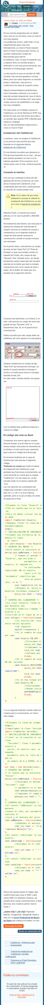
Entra (21, 2)
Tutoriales (26, 6)
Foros (13, 6)
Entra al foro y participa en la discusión (22, 996)
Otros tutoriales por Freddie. (18, 26)
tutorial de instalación (31, 204)
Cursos (35, 6)
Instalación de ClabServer (15, 147)
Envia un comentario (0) (30, 931)
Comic (26, 10)
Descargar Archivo (13, 926)
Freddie (15, 23)
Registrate (30, 2)
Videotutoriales (16, 10)
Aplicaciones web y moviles (18, 26)
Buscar (31, 15)
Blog (19, 6)
